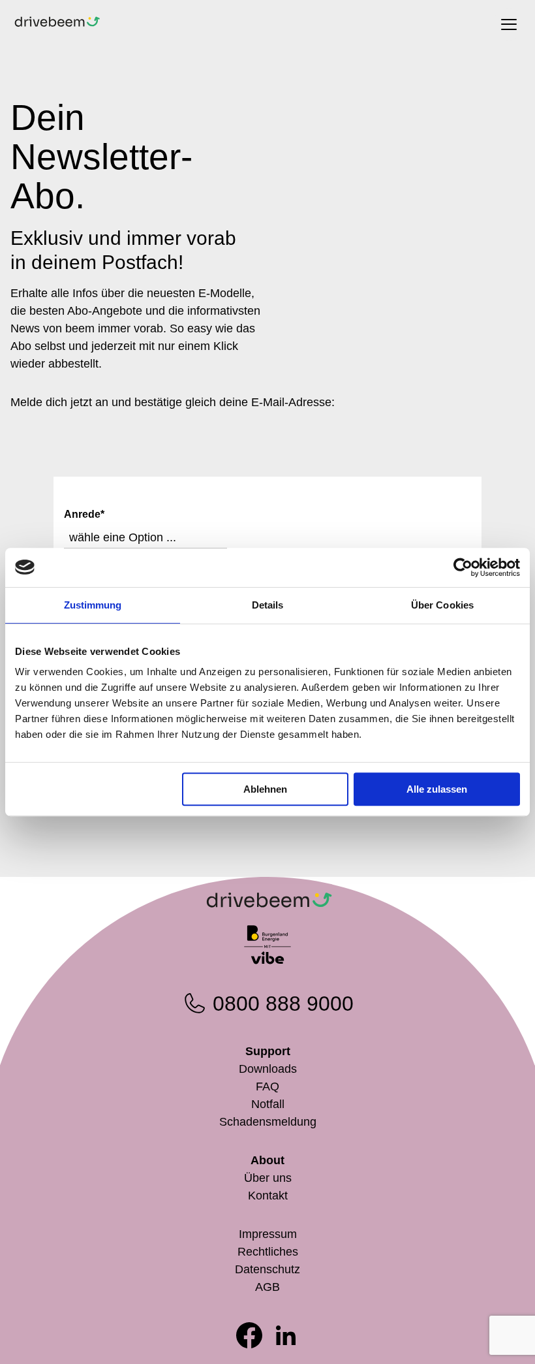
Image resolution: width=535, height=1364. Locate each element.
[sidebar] (509, 24)
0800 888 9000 (283, 1003)
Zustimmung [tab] (93, 605)
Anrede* (84, 514)
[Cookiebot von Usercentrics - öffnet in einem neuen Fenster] (463, 567)
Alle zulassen (436, 789)
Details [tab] (268, 605)
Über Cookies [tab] (442, 605)
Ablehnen (265, 789)
